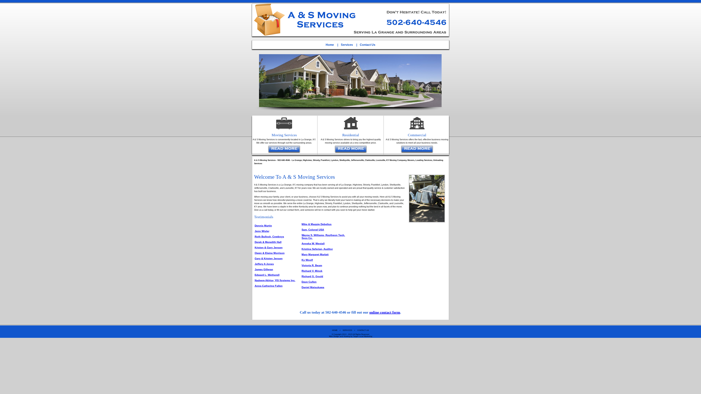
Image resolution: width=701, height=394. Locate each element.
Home (330, 44)
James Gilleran (264, 269)
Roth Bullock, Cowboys (269, 236)
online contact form (384, 312)
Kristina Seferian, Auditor (317, 249)
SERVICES (347, 330)
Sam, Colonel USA (313, 229)
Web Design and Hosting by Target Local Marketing (350, 336)
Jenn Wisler (262, 231)
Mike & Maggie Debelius (317, 224)
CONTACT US (363, 330)
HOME (335, 330)
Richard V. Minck (312, 270)
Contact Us (367, 44)
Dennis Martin (263, 225)
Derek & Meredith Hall (268, 242)
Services (347, 44)
